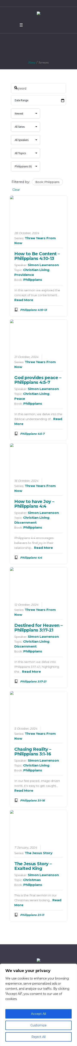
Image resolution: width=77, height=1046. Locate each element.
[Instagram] (46, 25)
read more (23, 300)
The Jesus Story (38, 853)
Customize (38, 1025)
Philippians (32, 280)
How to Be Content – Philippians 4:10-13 (37, 256)
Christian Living (36, 270)
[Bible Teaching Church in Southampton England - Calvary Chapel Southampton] (38, 13)
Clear (16, 190)
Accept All (38, 1014)
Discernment (25, 522)
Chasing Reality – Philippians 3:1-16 (32, 751)
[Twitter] (35, 25)
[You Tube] (40, 25)
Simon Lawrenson (43, 265)
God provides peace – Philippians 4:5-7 (37, 380)
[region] (38, 1005)
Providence (24, 275)
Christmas (32, 880)
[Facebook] (29, 25)
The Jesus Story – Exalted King (33, 866)
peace (19, 399)
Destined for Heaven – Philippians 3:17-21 (38, 628)
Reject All (38, 1037)
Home (31, 62)
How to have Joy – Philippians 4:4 (34, 504)
